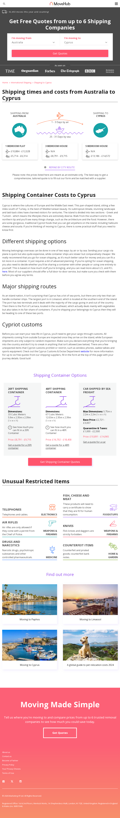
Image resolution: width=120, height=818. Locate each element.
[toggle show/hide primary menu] (116, 4)
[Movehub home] (60, 3)
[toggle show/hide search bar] (3, 4)
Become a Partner (10, 760)
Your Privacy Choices (11, 769)
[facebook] (3, 782)
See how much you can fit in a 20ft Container (20, 430)
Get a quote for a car (94, 442)
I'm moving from (21, 38)
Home (5, 82)
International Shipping (21, 82)
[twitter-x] (12, 782)
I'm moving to (72, 38)
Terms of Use (8, 773)
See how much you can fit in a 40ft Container (58, 430)
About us (6, 752)
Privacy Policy (8, 764)
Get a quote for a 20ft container (20, 447)
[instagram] (20, 782)
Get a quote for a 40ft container (57, 447)
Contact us (7, 756)
